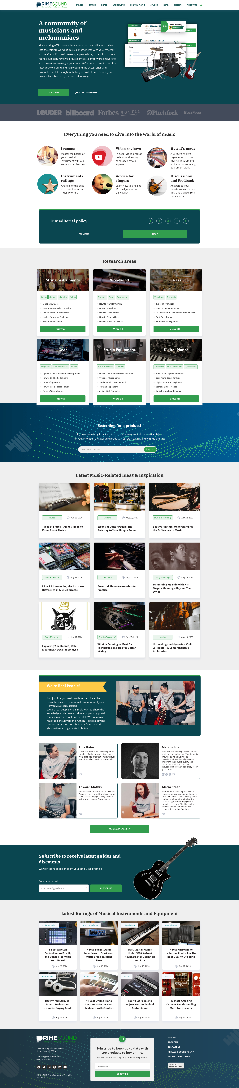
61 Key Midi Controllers (110, 391)
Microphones (171, 925)
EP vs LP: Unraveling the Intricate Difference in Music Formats (63, 588)
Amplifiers (45, 366)
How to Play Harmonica (110, 303)
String (79, 5)
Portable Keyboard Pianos (168, 391)
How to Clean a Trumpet (167, 308)
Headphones (47, 976)
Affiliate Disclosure (179, 1056)
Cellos (44, 297)
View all (61, 329)
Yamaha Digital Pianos (166, 386)
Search (150, 449)
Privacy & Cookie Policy (181, 1051)
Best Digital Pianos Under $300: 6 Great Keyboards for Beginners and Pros (140, 955)
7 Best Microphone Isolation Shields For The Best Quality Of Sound (181, 953)
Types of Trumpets (165, 303)
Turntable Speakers (108, 386)
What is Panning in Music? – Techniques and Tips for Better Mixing (117, 648)
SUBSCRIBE (54, 92)
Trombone (159, 297)
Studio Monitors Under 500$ (112, 382)
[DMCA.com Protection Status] (176, 1067)
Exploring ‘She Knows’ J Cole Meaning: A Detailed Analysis (60, 647)
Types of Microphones (109, 378)
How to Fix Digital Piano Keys (170, 373)
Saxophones (122, 297)
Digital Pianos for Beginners (169, 382)
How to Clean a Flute (109, 317)
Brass (104, 5)
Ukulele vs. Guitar (51, 303)
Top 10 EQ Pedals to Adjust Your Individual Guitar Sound (140, 1004)
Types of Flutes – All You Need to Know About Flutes (62, 528)
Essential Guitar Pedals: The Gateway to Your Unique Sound (117, 528)
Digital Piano (137, 5)
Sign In (177, 5)
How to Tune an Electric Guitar (57, 308)
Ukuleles (63, 297)
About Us (192, 5)
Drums (92, 5)
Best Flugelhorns (164, 317)
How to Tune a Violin (52, 321)
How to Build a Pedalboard (55, 378)
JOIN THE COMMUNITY (86, 92)
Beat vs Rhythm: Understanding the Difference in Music (173, 528)
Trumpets (171, 297)
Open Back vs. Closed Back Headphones (61, 373)
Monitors (120, 366)
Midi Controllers (174, 366)
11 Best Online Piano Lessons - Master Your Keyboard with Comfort (99, 1004)
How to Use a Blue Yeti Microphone (116, 373)
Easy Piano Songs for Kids (168, 378)
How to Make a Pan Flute (111, 321)
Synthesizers (191, 366)
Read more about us (119, 829)
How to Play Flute (107, 308)
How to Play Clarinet (109, 312)
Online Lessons (90, 976)
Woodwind (119, 5)
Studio (154, 5)
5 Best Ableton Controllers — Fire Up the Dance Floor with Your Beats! (58, 955)
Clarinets (102, 297)
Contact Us (174, 1047)
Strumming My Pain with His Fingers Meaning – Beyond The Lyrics (172, 588)
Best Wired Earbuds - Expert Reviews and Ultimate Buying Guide (58, 1004)
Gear (165, 5)
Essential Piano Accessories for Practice (117, 588)
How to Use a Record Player (56, 386)
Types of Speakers (51, 382)
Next (155, 234)
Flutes (111, 297)
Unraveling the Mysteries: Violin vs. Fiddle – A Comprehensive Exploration (173, 648)
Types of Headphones (53, 391)
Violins (73, 297)
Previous (84, 234)
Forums (172, 1037)
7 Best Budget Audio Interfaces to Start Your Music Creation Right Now (99, 955)
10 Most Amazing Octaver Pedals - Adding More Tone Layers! (181, 1004)
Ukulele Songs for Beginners (56, 317)
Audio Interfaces (60, 366)
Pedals (74, 366)
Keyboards (159, 366)
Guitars (52, 297)
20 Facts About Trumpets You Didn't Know (176, 312)
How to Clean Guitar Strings (56, 312)
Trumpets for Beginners (167, 321)
